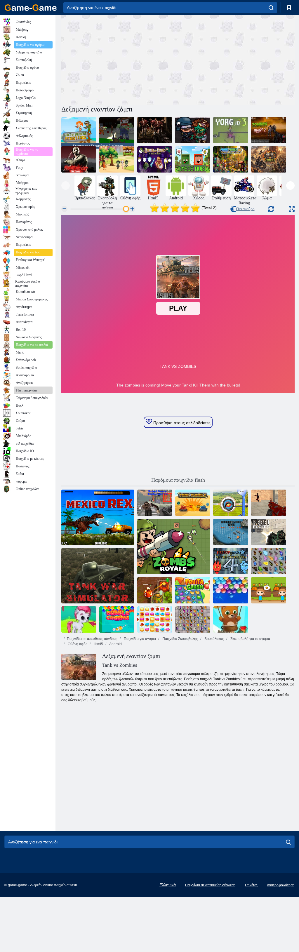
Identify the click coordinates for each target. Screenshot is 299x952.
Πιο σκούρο (245, 209)
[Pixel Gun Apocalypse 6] (116, 130)
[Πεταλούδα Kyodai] (268, 561)
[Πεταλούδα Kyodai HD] (192, 619)
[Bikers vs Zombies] (268, 159)
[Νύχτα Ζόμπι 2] (268, 130)
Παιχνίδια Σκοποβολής (179, 639)
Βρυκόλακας (214, 639)
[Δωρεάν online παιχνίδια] (30, 7)
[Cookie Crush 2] (154, 619)
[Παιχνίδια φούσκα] (78, 619)
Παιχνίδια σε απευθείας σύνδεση (92, 639)
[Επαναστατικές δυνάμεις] (268, 532)
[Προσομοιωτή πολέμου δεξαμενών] (97, 575)
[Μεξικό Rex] (97, 517)
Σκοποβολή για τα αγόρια (250, 639)
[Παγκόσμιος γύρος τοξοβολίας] (230, 503)
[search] (271, 7)
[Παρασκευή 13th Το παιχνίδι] (78, 159)
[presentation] (65, 185)
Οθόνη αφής (77, 644)
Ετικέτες (251, 885)
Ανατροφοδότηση (281, 885)
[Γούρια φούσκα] (116, 619)
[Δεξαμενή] (192, 503)
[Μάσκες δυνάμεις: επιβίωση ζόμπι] (154, 503)
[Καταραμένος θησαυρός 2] (154, 590)
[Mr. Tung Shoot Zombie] (116, 159)
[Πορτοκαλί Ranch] (268, 590)
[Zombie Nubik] (192, 159)
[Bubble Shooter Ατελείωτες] (230, 619)
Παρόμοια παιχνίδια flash (178, 480)
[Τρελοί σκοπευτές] (268, 503)
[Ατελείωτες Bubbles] (230, 590)
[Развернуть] (292, 209)
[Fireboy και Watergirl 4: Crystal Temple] (230, 561)
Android (115, 644)
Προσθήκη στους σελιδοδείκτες (181, 422)
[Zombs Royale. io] (173, 546)
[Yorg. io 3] (230, 130)
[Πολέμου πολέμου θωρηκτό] (230, 532)
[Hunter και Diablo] (154, 159)
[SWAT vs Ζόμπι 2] (192, 130)
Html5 (98, 644)
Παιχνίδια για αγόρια (139, 639)
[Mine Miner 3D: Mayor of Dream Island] (230, 159)
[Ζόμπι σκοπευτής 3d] (154, 130)
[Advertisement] (120, 59)
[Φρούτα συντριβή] (192, 590)
